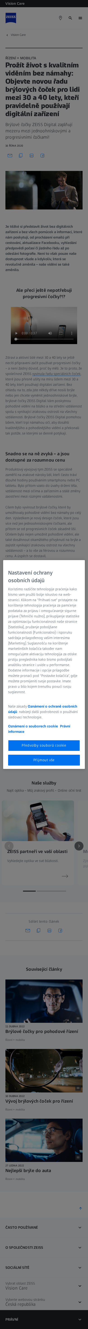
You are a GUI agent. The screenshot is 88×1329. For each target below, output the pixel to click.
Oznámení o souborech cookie (33, 726)
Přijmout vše (44, 760)
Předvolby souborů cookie (44, 745)
